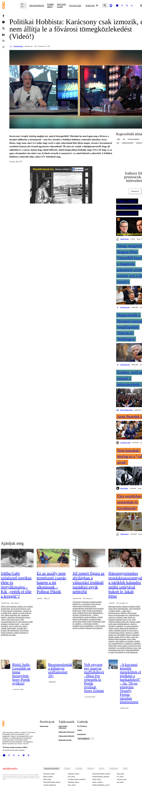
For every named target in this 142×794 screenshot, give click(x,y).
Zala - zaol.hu (120, 782)
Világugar (75, 5)
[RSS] (131, 5)
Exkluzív (112, 603)
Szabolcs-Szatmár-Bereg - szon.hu (100, 785)
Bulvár (101, 768)
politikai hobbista (133, 139)
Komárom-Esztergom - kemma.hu (100, 776)
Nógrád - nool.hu (96, 779)
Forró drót (50, 5)
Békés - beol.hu (47, 779)
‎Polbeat (39, 598)
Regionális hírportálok (51, 768)
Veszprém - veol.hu (121, 779)
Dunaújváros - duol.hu (73, 773)
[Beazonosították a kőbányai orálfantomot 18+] (41, 664)
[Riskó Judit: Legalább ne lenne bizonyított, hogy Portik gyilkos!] (5, 664)
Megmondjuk (36, 5)
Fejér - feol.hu (71, 776)
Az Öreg (132, 239)
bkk (118, 142)
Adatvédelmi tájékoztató (63, 727)
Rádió (125, 768)
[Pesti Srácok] (9, 5)
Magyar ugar (61, 5)
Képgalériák (81, 734)
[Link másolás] (3, 47)
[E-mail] (3, 40)
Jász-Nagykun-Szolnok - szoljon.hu (101, 773)
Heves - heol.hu (72, 785)
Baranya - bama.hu (48, 776)
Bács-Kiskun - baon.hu (49, 773)
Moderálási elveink (65, 740)
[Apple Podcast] (28, 755)
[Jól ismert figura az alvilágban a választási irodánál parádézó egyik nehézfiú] (89, 558)
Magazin (91, 768)
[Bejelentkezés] (110, 5)
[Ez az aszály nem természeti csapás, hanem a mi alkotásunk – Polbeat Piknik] (53, 558)
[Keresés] (104, 5)
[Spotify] (23, 755)
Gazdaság (79, 768)
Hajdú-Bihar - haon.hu (73, 782)
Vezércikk (135, 442)
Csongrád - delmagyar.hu (49, 785)
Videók (79, 730)
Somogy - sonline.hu (97, 782)
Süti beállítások (83, 739)
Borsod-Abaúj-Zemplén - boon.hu (51, 782)
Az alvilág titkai (18, 689)
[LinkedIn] (3, 34)
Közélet (67, 768)
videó (118, 139)
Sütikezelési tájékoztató (66, 732)
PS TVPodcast (82, 726)
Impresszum (44, 726)
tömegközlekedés (127, 142)
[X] (127, 5)
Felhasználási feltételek (66, 736)
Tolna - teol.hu (120, 773)
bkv (124, 139)
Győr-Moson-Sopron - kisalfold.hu (76, 779)
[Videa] (117, 5)
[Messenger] (3, 22)
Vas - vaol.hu (120, 776)
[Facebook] (122, 5)
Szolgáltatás (113, 768)
